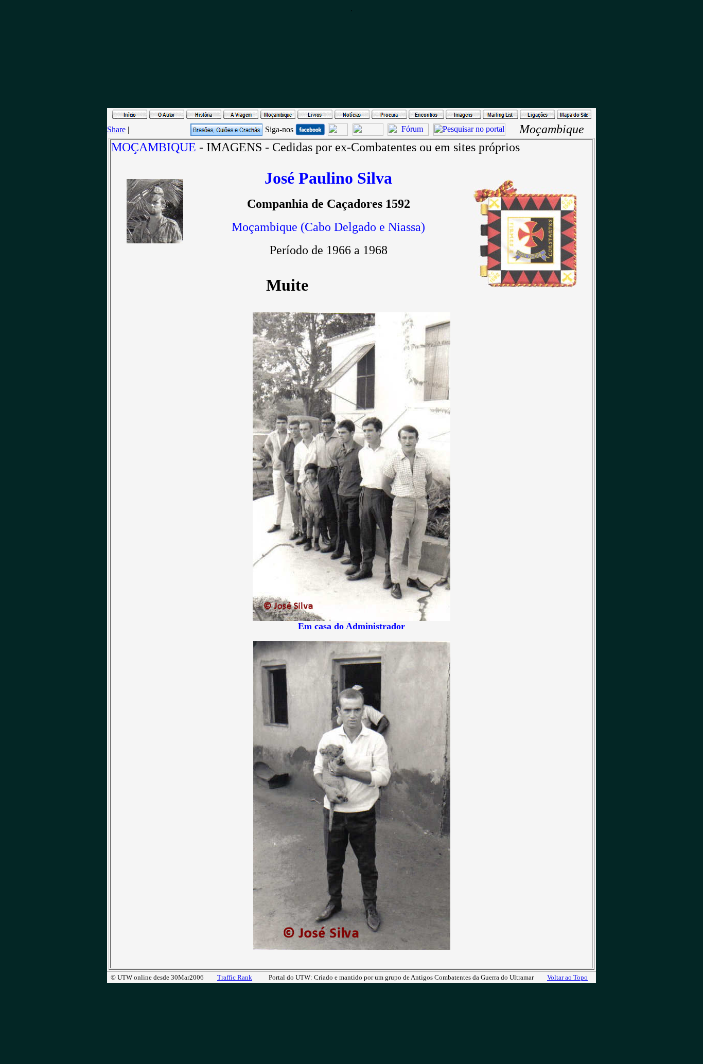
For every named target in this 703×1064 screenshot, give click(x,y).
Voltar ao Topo (567, 977)
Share (116, 129)
